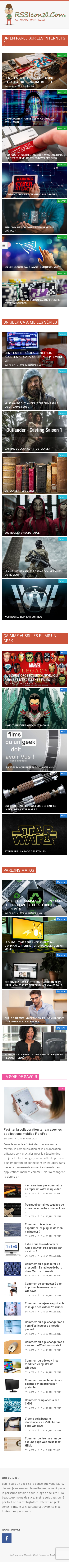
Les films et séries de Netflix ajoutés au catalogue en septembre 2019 (34, 357)
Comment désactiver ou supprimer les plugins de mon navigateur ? (44, 1228)
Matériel (61, 882)
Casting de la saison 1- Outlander (27, 448)
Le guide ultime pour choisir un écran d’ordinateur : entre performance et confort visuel (35, 945)
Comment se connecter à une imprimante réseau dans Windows (43, 1287)
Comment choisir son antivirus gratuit (31, 194)
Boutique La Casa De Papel (22, 532)
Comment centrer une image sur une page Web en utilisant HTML (43, 1442)
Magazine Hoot (31, 1554)
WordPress (54, 1554)
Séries (62, 333)
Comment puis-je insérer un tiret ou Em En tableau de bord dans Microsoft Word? (43, 1267)
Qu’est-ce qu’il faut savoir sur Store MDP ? (33, 266)
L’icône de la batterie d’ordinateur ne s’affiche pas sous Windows (42, 1422)
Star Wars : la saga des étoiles (25, 851)
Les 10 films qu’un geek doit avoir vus (29, 767)
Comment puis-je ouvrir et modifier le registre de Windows (41, 1364)
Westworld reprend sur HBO (23, 616)
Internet (62, 55)
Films (63, 652)
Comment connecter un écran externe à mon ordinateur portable (43, 1384)
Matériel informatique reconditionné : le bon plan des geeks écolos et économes (35, 905)
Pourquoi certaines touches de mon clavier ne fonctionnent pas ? (45, 1208)
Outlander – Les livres (19, 490)
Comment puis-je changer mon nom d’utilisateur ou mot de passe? (44, 1325)
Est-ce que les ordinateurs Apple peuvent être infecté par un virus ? (43, 1248)
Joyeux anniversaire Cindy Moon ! (27, 725)
